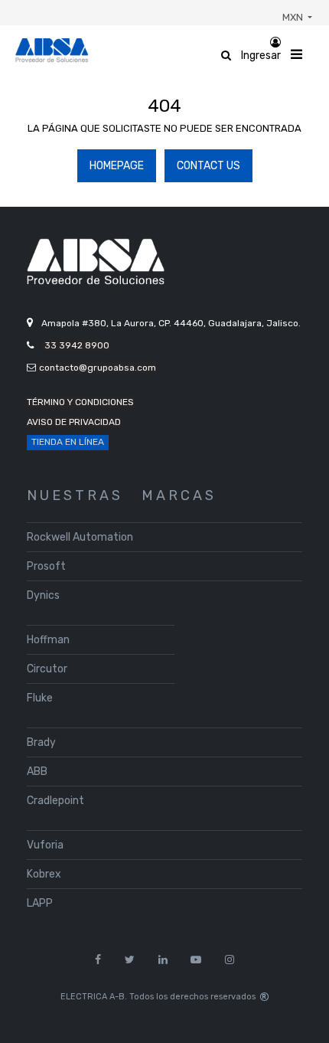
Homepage (117, 165)
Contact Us (208, 165)
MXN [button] (293, 17)
